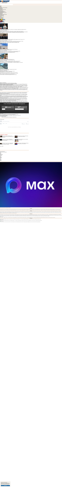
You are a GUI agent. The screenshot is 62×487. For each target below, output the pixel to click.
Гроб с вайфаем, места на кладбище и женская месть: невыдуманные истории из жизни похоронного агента (12, 32)
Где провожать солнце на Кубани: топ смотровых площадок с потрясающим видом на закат (50, 214)
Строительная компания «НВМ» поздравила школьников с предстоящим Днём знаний (32, 212)
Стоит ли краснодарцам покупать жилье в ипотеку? (5, 114)
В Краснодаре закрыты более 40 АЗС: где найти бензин (6, 71)
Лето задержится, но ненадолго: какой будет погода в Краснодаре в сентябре (45, 211)
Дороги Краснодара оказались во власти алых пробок (19, 214)
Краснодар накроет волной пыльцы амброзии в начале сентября (20, 211)
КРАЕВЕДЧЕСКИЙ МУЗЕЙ (3, 9)
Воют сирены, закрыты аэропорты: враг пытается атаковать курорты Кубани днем (22, 209)
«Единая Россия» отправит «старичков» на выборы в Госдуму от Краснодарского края (9, 42)
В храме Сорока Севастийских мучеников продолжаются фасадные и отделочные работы (33, 214)
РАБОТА (4, 19)
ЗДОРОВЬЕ (1, 8)
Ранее (6, 123)
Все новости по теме (2, 30)
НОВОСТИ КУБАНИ (4, 116)
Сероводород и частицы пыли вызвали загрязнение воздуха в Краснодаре (7, 214)
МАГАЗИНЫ (3, 22)
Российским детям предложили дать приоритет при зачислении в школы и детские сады (47, 217)
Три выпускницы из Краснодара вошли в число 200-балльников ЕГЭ (7, 52)
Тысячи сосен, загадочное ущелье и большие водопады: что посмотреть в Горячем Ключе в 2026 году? (11, 62)
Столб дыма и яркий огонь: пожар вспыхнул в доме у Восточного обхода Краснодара (29, 217)
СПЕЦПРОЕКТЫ (2, 15)
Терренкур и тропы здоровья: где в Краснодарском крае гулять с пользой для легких (17, 212)
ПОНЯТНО (5, 485)
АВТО (0, 6)
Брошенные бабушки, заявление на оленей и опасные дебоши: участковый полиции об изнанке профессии (11, 31)
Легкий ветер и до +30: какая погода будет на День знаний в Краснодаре (7, 209)
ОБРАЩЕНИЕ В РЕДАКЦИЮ (3, 12)
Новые (1, 123)
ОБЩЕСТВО (1, 13)
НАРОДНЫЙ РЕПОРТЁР (2, 11)
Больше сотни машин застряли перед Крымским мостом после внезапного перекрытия (37, 209)
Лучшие (3, 123)
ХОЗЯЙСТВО (1, 17)
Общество (1, 82)
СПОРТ (1, 16)
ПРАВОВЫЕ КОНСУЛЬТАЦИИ (3, 14)
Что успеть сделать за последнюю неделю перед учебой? (37, 220)
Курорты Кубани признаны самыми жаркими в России (51, 209)
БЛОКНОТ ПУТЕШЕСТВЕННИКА (3, 7)
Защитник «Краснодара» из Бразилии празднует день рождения (47, 212)
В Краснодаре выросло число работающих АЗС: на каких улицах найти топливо (9, 72)
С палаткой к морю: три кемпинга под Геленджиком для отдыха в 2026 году (7, 211)
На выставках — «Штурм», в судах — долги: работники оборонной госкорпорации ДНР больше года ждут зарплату (11, 217)
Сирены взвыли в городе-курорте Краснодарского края (32, 211)
